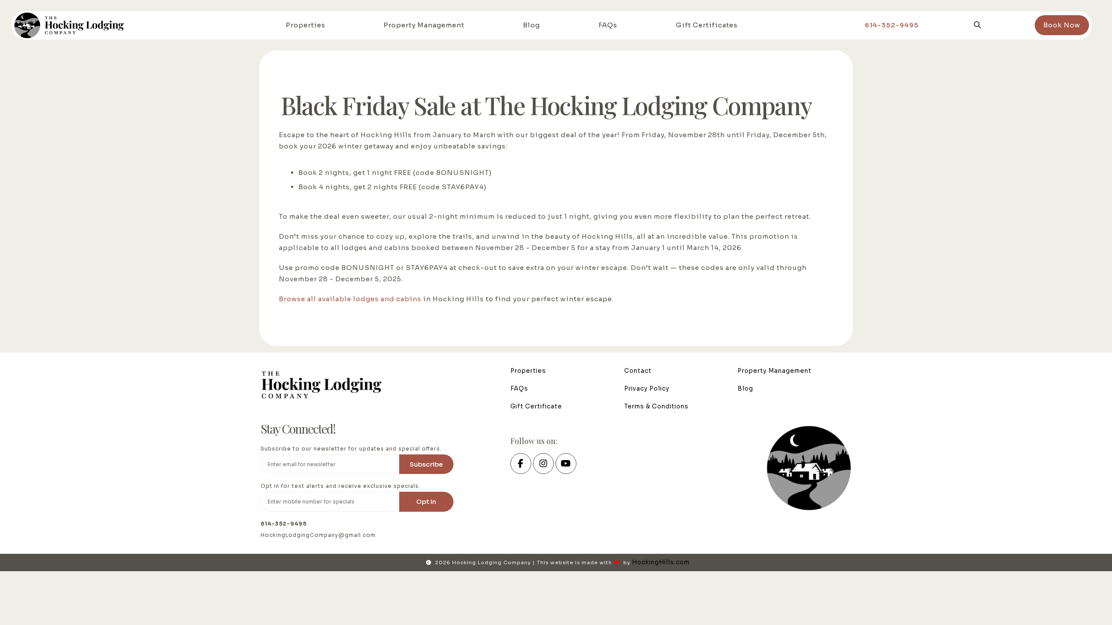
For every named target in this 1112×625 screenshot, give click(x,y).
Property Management (424, 25)
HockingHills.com (661, 562)
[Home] (69, 25)
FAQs (608, 25)
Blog (531, 25)
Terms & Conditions (656, 406)
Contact (638, 371)
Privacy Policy (646, 388)
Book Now (1061, 25)
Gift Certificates (707, 25)
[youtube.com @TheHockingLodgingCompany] (566, 464)
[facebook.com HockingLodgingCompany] (520, 464)
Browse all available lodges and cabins (350, 299)
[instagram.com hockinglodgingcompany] (543, 464)
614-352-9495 (892, 25)
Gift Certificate (536, 406)
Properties (305, 25)
